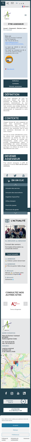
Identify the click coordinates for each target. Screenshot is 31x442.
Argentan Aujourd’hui (12, 197)
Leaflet (14, 387)
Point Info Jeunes (11, 205)
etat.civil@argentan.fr (11, 42)
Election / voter (21, 28)
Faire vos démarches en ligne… (14, 44)
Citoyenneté (12, 28)
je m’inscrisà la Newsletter (15, 409)
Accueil (5, 28)
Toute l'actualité (12, 254)
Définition (15, 81)
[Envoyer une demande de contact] (12, 3)
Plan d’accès (10, 69)
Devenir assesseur (15, 86)
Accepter (15, 425)
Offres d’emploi (11, 201)
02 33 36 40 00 (9, 342)
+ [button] (3, 356)
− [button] (3, 358)
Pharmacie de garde (12, 209)
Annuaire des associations (14, 192)
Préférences (15, 435)
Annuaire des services (13, 188)
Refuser (15, 430)
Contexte (15, 83)
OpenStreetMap (21, 387)
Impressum (26, 438)
